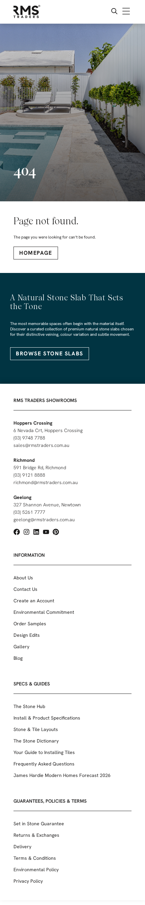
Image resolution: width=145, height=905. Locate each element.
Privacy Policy (28, 881)
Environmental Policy (36, 869)
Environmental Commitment (43, 612)
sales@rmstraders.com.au (41, 445)
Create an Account (33, 601)
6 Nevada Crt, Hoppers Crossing (48, 430)
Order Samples (29, 624)
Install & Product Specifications (46, 718)
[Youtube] (46, 532)
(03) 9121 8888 (29, 475)
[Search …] (114, 12)
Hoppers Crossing (32, 423)
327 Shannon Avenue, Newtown (47, 505)
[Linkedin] (36, 532)
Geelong (22, 497)
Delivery (22, 847)
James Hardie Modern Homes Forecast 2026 (62, 775)
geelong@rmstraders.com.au (44, 520)
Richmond (24, 460)
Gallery (21, 647)
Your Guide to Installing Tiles (44, 752)
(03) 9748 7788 (29, 438)
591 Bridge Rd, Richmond (39, 467)
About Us (23, 578)
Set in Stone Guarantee (38, 824)
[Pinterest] (56, 532)
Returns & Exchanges (36, 835)
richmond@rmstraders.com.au (45, 482)
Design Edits (26, 635)
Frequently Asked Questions (44, 764)
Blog (18, 658)
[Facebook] (16, 532)
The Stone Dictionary (36, 741)
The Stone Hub (29, 706)
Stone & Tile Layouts (35, 729)
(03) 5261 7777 (29, 512)
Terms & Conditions (34, 858)
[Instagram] (26, 532)
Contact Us (25, 589)
